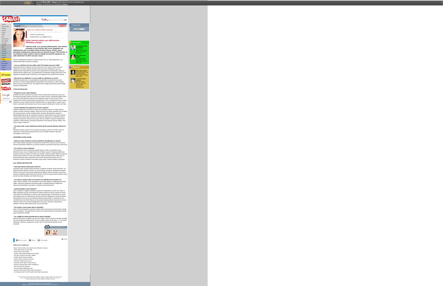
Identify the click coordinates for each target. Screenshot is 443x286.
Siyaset (3, 32)
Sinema (3, 67)
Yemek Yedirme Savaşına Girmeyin (24, 259)
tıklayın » (65, 4)
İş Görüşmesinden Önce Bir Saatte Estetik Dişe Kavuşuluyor (31, 272)
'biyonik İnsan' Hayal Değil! (21, 251)
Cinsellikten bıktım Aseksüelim (81, 46)
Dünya (3, 34)
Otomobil (3, 65)
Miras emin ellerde (81, 70)
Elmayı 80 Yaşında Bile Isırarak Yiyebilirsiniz (26, 264)
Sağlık (3, 59)
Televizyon (4, 53)
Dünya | (47, 276)
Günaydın (3, 51)
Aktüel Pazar (4, 63)
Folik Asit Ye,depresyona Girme (22, 261)
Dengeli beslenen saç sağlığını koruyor (41, 36)
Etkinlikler (3, 49)
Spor (2, 36)
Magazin (3, 57)
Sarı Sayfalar (4, 41)
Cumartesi (4, 61)
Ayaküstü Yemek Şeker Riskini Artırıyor (25, 262)
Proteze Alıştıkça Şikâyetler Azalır (23, 268)
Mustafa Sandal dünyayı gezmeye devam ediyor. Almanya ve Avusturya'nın (81, 84)
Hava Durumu (5, 38)
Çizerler (3, 69)
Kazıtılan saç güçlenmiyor (37, 34)
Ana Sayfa (4, 43)
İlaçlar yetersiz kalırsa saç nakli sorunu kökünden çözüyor (46, 32)
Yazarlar (3, 24)
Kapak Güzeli (32, 278)
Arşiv (2, 47)
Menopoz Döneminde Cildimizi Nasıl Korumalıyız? (28, 270)
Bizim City (52, 278)
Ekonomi (3, 28)
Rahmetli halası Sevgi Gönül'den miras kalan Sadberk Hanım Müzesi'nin (82, 74)
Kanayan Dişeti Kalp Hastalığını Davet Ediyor (26, 253)
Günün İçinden (5, 26)
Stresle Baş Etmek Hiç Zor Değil (23, 249)
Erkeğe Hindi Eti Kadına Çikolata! (23, 257)
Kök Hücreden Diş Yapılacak (22, 266)
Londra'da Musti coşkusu (81, 79)
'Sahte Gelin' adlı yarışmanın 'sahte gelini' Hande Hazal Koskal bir (81, 60)
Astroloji (3, 55)
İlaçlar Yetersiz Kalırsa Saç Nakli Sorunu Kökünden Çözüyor (31, 248)
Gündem (3, 30)
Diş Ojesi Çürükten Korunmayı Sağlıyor (25, 255)
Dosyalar (3, 45)
